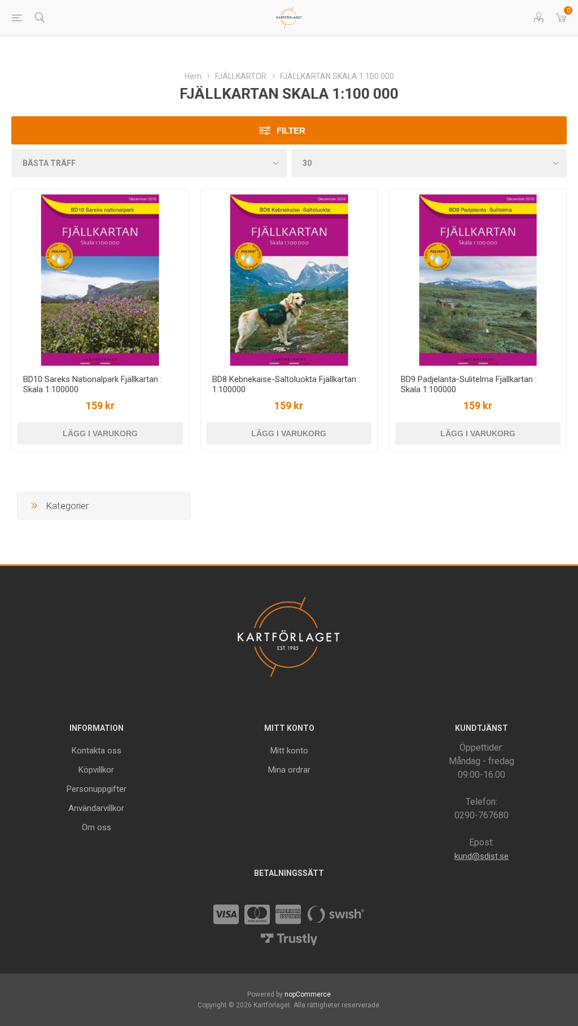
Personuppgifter (96, 789)
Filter (291, 130)
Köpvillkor (96, 770)
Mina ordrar (289, 770)
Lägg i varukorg (100, 433)
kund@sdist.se (481, 856)
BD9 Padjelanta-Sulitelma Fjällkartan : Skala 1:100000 (469, 384)
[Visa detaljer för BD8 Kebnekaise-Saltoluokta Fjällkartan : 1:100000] (289, 277)
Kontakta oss (96, 751)
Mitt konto (289, 751)
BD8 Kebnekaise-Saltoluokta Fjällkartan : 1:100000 (286, 384)
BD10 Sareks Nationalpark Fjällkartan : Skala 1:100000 (92, 384)
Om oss (96, 827)
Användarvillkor (96, 808)
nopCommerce (307, 994)
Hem (193, 76)
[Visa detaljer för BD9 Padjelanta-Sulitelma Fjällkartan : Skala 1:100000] (477, 277)
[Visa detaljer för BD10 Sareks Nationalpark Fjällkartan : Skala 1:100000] (100, 277)
